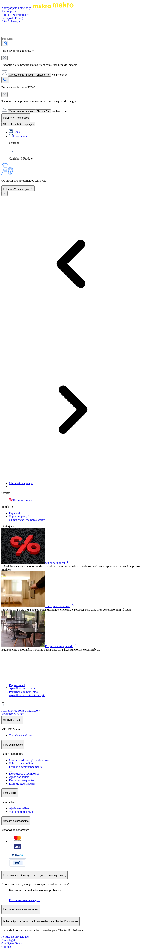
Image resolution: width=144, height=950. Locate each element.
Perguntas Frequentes (21, 780)
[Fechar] (5, 193)
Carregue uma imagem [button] (21, 74)
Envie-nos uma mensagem (24, 900)
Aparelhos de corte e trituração (27, 695)
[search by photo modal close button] (5, 58)
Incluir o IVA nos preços (16, 189)
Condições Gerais (12, 943)
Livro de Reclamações (22, 783)
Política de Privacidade (15, 936)
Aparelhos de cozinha (22, 688)
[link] (75, 150)
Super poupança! (19, 516)
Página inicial (17, 685)
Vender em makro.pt (21, 811)
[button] (72, 704)
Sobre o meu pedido (21, 763)
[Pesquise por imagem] (5, 43)
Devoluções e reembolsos (24, 773)
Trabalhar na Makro (20, 735)
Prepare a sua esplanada (59, 646)
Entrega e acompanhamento (25, 766)
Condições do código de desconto (29, 760)
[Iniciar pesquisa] (5, 80)
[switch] (18, 124)
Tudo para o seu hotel (57, 606)
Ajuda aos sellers (19, 777)
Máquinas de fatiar (12, 713)
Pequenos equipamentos (23, 691)
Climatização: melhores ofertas (27, 519)
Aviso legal (8, 940)
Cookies (6, 946)
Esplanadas (15, 513)
